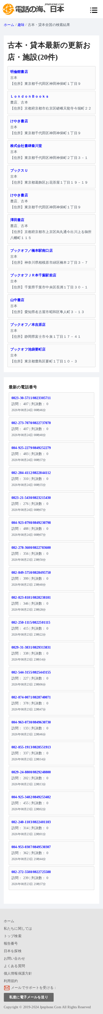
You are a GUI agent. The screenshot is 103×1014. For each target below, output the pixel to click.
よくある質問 (14, 966)
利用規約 (11, 981)
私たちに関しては (18, 928)
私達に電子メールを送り (28, 997)
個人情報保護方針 (18, 973)
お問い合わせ (14, 958)
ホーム (9, 25)
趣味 (21, 25)
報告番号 (11, 943)
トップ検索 (13, 936)
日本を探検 (13, 951)
